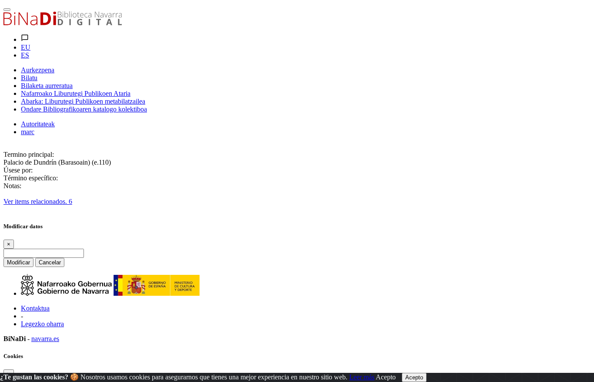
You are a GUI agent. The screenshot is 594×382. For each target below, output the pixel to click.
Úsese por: (18, 170)
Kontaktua (35, 308)
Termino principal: (28, 154)
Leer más (361, 377)
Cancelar (50, 262)
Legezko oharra (42, 324)
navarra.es (45, 338)
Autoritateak (38, 124)
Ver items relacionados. (37, 201)
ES (25, 55)
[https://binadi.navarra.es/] (62, 23)
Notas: (12, 185)
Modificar (18, 262)
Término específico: (30, 178)
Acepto (386, 377)
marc (27, 131)
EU (25, 47)
